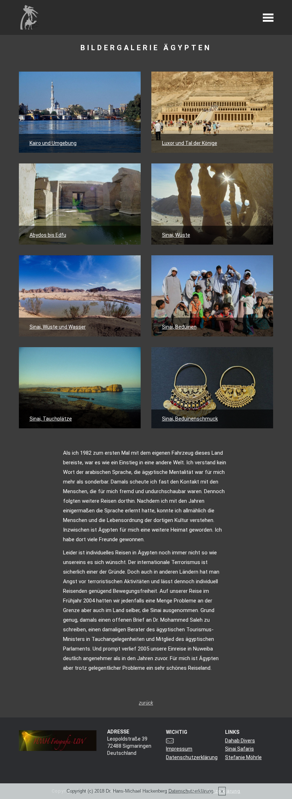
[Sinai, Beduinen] (212, 295)
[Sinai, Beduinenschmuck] (212, 387)
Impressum (179, 749)
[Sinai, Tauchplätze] (80, 387)
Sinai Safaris (239, 749)
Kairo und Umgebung (53, 143)
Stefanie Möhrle (243, 757)
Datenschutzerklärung (192, 757)
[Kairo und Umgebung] (80, 112)
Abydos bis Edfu (48, 235)
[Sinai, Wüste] (212, 204)
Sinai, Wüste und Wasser (58, 327)
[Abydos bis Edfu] (80, 204)
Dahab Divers (240, 740)
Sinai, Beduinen (179, 327)
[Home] (29, 17)
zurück (146, 703)
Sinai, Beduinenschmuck (190, 419)
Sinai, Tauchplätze (51, 419)
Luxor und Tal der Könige (189, 143)
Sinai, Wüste (176, 235)
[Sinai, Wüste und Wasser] (80, 295)
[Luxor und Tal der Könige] (212, 112)
